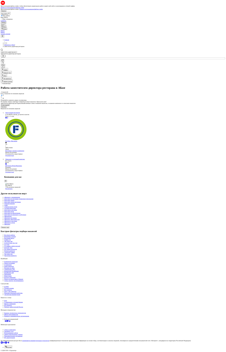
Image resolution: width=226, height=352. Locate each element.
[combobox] (9, 52)
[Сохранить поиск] (2, 60)
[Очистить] (3, 56)
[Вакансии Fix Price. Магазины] (114, 129)
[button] (3, 30)
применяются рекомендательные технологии (35, 340)
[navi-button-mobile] (2, 36)
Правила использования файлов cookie (31, 9)
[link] (4, 27)
